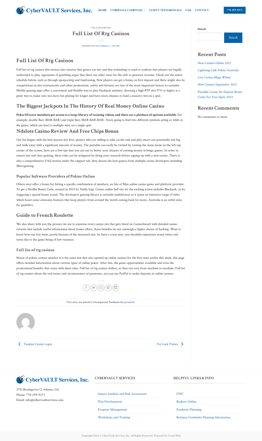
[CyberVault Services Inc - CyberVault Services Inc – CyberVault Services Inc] (54, 10)
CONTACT (202, 10)
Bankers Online (186, 401)
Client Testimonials (165, 10)
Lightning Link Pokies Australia (218, 70)
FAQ (188, 10)
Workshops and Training (114, 417)
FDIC (180, 394)
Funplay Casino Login (37, 344)
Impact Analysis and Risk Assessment (122, 394)
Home (102, 10)
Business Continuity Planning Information (203, 417)
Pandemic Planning (188, 409)
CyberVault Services (126, 10)
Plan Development (110, 401)
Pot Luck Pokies (168, 344)
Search (202, 29)
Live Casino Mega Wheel (214, 77)
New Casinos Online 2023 (214, 63)
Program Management (112, 409)
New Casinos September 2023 (217, 84)
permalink (129, 302)
